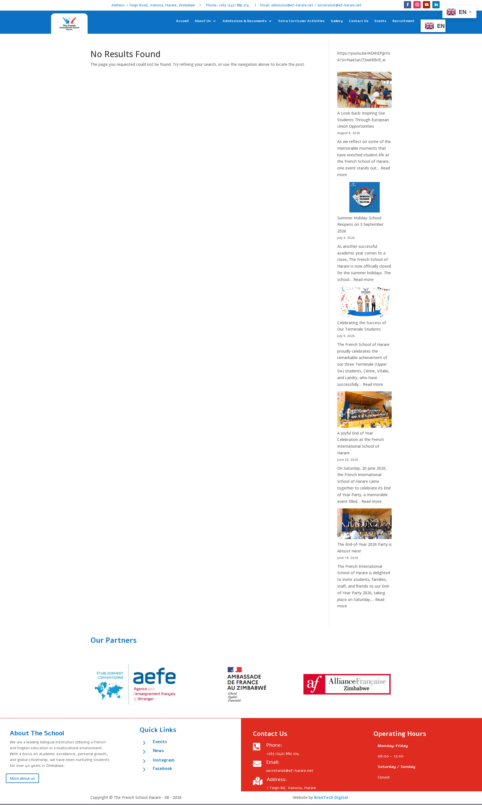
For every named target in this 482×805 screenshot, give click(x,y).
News (158, 750)
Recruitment (403, 21)
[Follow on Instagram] (417, 4)
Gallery (337, 21)
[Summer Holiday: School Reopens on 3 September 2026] (364, 198)
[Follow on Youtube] (426, 4)
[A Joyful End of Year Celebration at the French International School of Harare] (364, 410)
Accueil (182, 21)
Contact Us (358, 21)
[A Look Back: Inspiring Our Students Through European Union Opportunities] (364, 91)
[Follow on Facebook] (407, 4)
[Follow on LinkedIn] (436, 4)
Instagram (164, 760)
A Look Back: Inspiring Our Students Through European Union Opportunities (363, 119)
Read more (363, 279)
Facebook (162, 768)
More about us (22, 778)
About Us (203, 21)
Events (380, 21)
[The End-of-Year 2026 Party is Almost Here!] (364, 524)
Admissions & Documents (245, 21)
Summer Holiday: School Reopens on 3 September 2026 (360, 224)
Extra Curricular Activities (301, 21)
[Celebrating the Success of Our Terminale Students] (364, 303)
